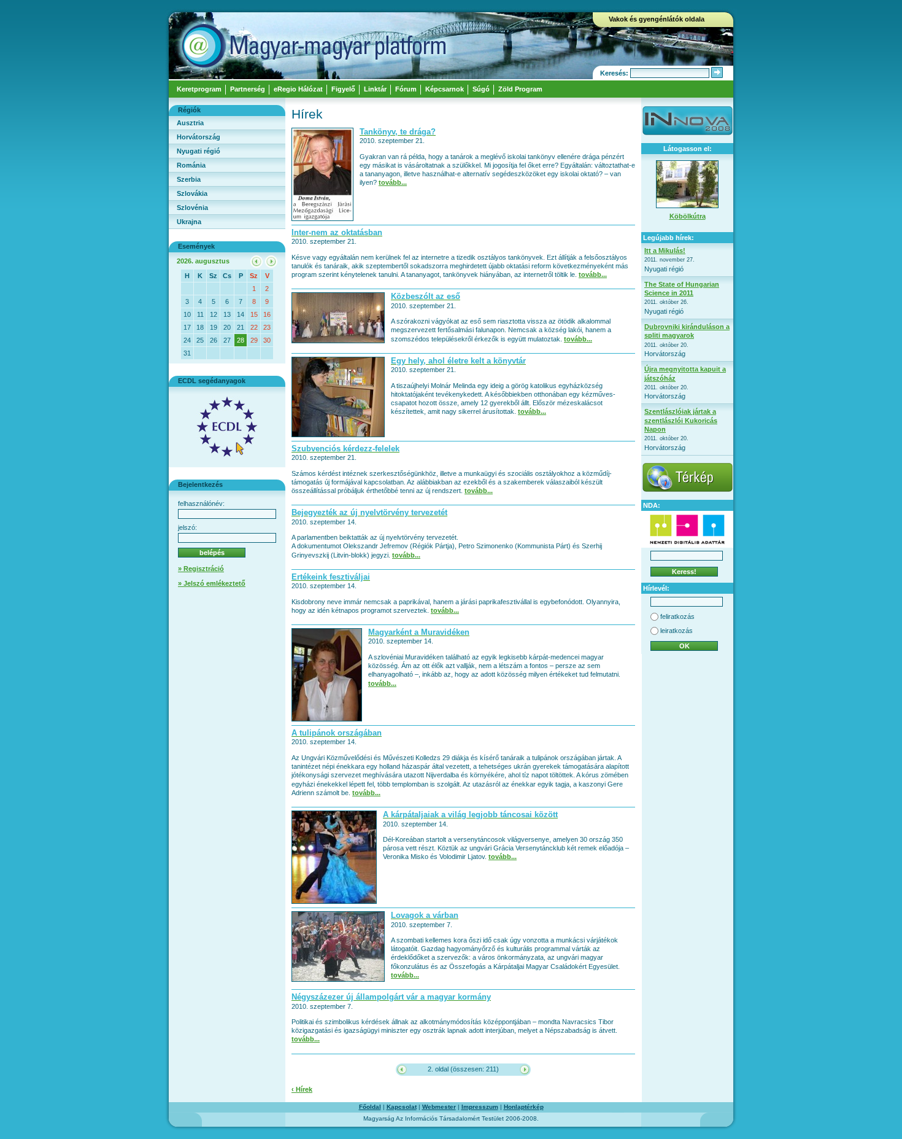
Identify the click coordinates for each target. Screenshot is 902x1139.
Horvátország (198, 137)
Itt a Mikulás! (664, 250)
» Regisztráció (201, 568)
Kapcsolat (402, 1106)
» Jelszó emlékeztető (211, 583)
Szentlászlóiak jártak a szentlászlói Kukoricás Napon (680, 420)
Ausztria (190, 122)
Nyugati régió (198, 151)
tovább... (393, 182)
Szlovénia (192, 207)
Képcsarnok (444, 89)
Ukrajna (189, 221)
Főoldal (370, 1106)
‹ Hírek (301, 1089)
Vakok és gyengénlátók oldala (656, 19)
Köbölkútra (687, 216)
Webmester (439, 1106)
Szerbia (189, 179)
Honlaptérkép (524, 1106)
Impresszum (479, 1106)
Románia (191, 165)
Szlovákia (192, 193)
